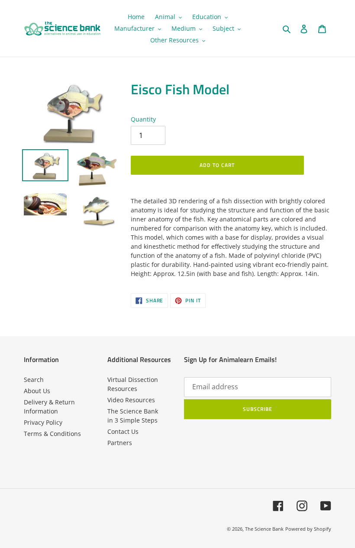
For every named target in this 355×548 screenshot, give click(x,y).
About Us (37, 391)
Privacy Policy (43, 422)
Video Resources (131, 400)
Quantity (143, 119)
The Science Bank (264, 529)
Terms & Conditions (52, 433)
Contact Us (123, 431)
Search (34, 379)
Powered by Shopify (308, 529)
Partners (119, 443)
